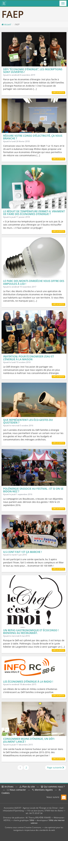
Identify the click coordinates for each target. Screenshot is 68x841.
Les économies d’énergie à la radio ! (28, 681)
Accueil (7, 24)
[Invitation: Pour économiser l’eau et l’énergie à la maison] (34, 331)
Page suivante (54, 767)
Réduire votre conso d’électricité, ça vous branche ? (32, 137)
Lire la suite (58, 92)
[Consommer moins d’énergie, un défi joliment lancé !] (34, 718)
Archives (8, 786)
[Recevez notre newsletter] (63, 797)
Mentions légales (43, 789)
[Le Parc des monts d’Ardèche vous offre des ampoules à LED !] (34, 257)
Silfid (32, 820)
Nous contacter (17, 789)
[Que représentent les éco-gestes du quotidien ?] (34, 399)
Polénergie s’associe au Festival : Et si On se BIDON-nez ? (33, 490)
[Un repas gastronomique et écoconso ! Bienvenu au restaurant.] (34, 600)
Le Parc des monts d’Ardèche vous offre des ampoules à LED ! (33, 282)
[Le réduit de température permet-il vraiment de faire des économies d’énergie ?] (34, 186)
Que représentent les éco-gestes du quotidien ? (28, 421)
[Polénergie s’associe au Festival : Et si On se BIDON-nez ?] (34, 467)
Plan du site (28, 786)
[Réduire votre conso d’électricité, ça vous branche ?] (34, 115)
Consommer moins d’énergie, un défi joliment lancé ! (28, 740)
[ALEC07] (4, 3)
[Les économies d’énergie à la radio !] (30, 667)
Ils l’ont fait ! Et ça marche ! (22, 552)
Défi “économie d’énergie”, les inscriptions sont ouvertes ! (32, 71)
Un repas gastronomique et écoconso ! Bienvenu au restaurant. (31, 632)
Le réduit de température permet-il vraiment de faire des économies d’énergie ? (34, 213)
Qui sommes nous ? (54, 786)
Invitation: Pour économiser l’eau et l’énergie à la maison (28, 358)
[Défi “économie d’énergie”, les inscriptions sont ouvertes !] (34, 49)
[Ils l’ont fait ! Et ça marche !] (34, 531)
